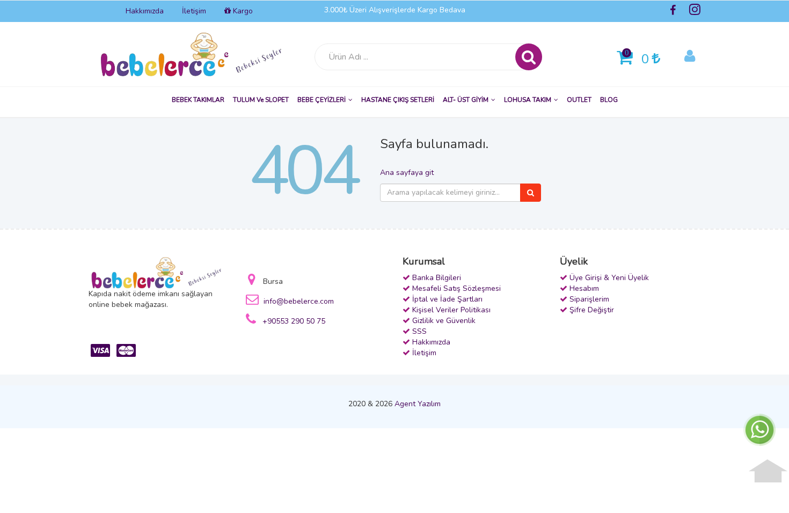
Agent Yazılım (417, 404)
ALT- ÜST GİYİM (465, 100)
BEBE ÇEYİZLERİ (321, 100)
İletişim (194, 11)
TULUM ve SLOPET (261, 100)
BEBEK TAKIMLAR (198, 100)
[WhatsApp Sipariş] (759, 429)
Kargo (242, 11)
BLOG (609, 100)
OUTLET (579, 100)
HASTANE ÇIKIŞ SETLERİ (397, 100)
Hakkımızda (145, 11)
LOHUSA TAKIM (527, 100)
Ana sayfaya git (407, 172)
